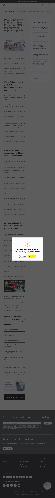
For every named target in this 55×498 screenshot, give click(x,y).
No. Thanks (23, 256)
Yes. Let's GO (32, 256)
